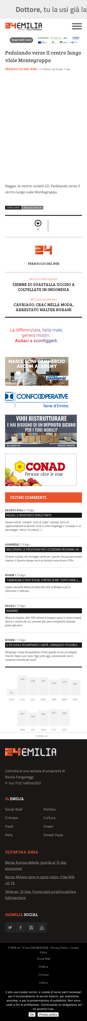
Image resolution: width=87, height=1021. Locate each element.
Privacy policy (48, 1014)
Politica (49, 809)
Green (48, 826)
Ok (32, 1014)
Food (9, 826)
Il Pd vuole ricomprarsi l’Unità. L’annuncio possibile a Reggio (44, 645)
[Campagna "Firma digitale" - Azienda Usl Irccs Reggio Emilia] (43, 43)
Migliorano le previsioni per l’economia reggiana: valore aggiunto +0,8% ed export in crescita (44, 549)
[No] (82, 1004)
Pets (8, 835)
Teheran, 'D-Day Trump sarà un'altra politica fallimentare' (40, 894)
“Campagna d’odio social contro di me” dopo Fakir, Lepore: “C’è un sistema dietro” (44, 580)
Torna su (41, 736)
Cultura (49, 817)
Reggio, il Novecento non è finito (29, 515)
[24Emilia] (34, 26)
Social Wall (14, 809)
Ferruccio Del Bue (21, 69)
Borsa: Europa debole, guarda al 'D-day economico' (36, 865)
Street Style (53, 835)
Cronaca (11, 817)
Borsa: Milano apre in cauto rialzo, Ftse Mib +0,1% (40, 880)
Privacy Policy (59, 947)
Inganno (12, 611)
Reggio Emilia (33, 207)
